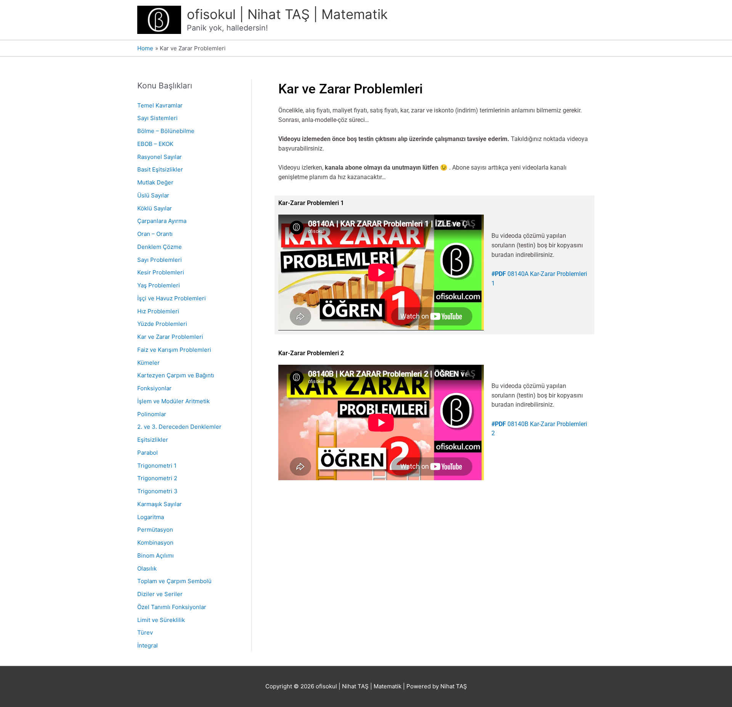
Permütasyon (155, 529)
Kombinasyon (155, 542)
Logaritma (150, 517)
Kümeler (148, 362)
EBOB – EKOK (155, 143)
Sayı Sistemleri (157, 118)
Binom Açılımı (155, 555)
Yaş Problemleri (158, 285)
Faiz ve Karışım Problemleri (174, 349)
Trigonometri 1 (157, 465)
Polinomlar (151, 414)
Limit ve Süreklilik (161, 620)
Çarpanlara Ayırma (161, 220)
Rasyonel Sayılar (159, 156)
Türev (145, 632)
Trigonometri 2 (157, 478)
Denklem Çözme (159, 246)
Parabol (147, 452)
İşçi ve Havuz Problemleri (171, 298)
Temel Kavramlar (160, 105)
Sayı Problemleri (159, 259)
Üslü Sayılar (153, 195)
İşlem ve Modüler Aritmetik (173, 401)
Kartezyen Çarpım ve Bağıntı (175, 375)
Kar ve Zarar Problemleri (170, 336)
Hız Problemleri (158, 311)
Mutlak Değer (155, 182)
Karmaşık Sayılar (159, 504)
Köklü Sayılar (154, 208)
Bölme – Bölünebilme (165, 131)
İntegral (147, 645)
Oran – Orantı (155, 233)
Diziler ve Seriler (160, 594)
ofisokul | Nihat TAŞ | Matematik (287, 14)
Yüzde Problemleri (162, 323)
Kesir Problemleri (160, 272)
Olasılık (147, 568)
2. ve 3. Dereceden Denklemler (179, 426)
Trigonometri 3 (157, 491)
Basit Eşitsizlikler (160, 169)
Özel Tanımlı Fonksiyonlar (171, 607)
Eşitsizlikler (152, 439)
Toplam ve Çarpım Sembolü (174, 581)
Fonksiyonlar (154, 388)
